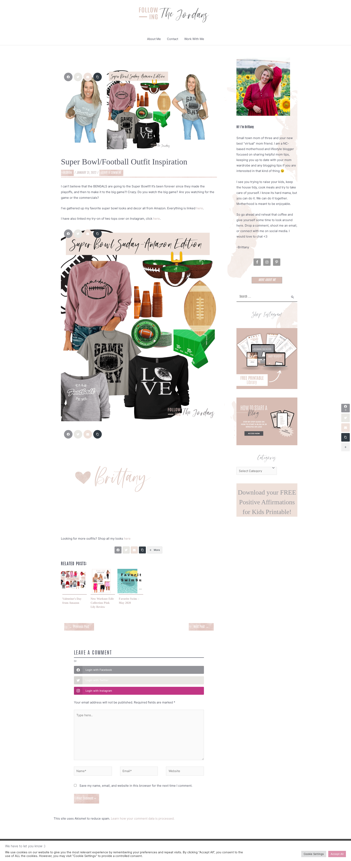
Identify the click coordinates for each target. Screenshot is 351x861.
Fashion (67, 172)
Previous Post (79, 627)
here (199, 208)
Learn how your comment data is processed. (142, 818)
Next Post (201, 627)
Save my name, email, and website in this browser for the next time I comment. (135, 786)
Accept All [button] (337, 854)
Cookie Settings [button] (314, 854)
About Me (154, 39)
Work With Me (194, 39)
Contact (172, 39)
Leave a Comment (111, 172)
